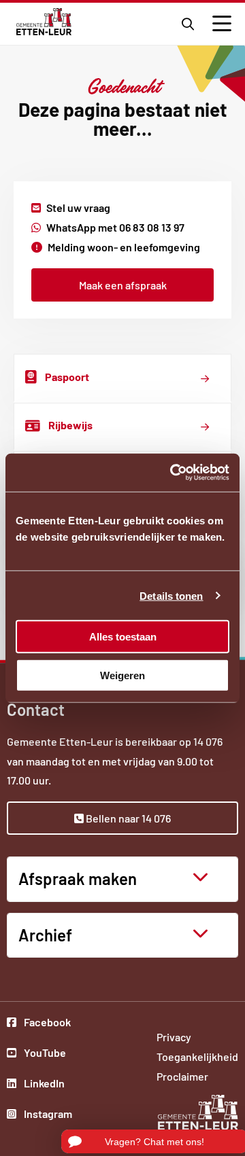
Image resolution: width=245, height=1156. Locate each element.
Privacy (174, 1036)
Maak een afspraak (123, 284)
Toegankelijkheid (197, 1056)
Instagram (47, 1115)
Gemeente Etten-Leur (44, 21)
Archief (45, 935)
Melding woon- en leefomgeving (124, 246)
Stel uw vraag (78, 207)
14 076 (208, 741)
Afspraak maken (77, 878)
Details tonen (171, 595)
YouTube (47, 1054)
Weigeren (122, 675)
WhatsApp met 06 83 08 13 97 (115, 227)
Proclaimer (182, 1076)
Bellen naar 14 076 (127, 818)
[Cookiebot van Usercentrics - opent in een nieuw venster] (172, 473)
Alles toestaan (123, 637)
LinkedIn (47, 1085)
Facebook (47, 1023)
